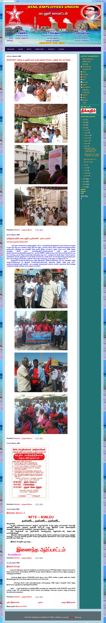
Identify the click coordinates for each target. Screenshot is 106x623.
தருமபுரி (84, 84)
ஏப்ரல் (86, 168)
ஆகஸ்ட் (86, 141)
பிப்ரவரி (86, 173)
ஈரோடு (84, 72)
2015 (84, 181)
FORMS (61, 49)
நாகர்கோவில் (86, 92)
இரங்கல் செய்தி (13, 566)
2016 (84, 179)
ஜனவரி (86, 175)
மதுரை (84, 97)
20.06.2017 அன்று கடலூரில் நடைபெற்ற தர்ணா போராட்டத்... (90, 149)
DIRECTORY (39, 49)
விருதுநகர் (85, 100)
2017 (84, 128)
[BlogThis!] (37, 230)
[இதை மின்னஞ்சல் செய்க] (36, 230)
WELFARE (10, 49)
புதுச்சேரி (84, 95)
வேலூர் (84, 102)
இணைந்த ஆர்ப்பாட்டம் (16, 513)
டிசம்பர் (86, 130)
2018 (84, 125)
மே (85, 165)
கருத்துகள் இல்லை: (27, 230)
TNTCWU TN (86, 69)
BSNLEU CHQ (86, 61)
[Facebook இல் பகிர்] (40, 230)
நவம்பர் (86, 133)
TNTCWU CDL (86, 67)
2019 (84, 122)
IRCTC (29, 49)
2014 (84, 184)
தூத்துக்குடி (85, 90)
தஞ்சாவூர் (85, 82)
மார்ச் (85, 170)
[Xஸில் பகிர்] (39, 230)
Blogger (72, 617)
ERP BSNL (85, 64)
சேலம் (84, 79)
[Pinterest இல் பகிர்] (42, 230)
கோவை (84, 77)
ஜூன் (86, 146)
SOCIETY (51, 49)
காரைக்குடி (85, 74)
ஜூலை (86, 143)
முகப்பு (40, 602)
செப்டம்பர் (87, 138)
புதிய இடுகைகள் (13, 602)
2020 (84, 120)
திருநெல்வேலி (86, 87)
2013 (84, 187)
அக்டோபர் (87, 135)
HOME (20, 49)
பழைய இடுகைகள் (68, 602)
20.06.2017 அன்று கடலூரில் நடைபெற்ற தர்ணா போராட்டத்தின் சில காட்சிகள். (39, 60)
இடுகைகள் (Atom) (21, 606)
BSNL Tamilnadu (87, 59)
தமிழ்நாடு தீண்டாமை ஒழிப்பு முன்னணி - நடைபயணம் (29, 238)
